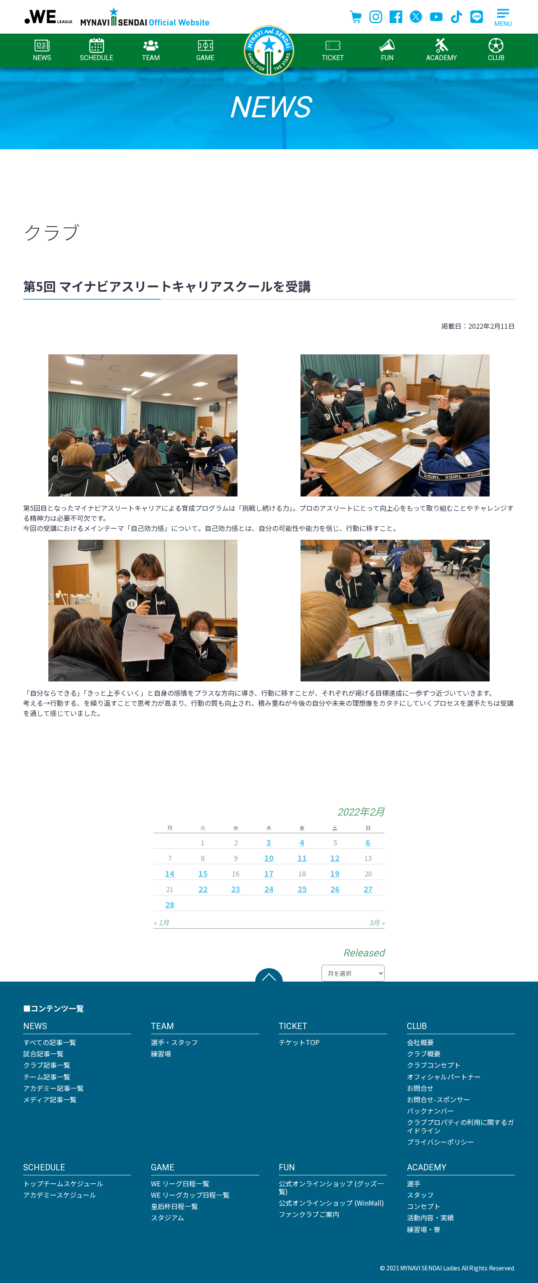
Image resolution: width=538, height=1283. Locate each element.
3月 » (377, 922)
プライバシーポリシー (440, 1142)
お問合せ (420, 1088)
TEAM (151, 58)
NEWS (42, 58)
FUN (387, 58)
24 (269, 888)
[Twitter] (416, 16)
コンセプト (423, 1206)
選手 (413, 1183)
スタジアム (167, 1217)
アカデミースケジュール (59, 1195)
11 (302, 857)
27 (368, 888)
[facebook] (396, 16)
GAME (205, 58)
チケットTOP (299, 1042)
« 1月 (161, 922)
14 (169, 873)
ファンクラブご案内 (309, 1214)
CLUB (496, 58)
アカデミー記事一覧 (53, 1088)
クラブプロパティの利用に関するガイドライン (460, 1126)
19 (335, 873)
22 (203, 888)
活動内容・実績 (430, 1217)
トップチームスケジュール (63, 1183)
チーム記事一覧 (46, 1077)
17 (269, 873)
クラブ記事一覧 (46, 1065)
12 (335, 857)
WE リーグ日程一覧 (180, 1183)
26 (335, 888)
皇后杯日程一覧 (174, 1206)
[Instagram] (375, 16)
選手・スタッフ (174, 1042)
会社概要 (420, 1042)
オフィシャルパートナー (444, 1077)
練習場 (161, 1053)
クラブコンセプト (434, 1065)
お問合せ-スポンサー (438, 1099)
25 (302, 888)
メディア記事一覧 (49, 1099)
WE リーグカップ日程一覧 (190, 1195)
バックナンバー (430, 1111)
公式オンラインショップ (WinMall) (331, 1203)
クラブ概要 (423, 1053)
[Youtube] (436, 16)
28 (169, 904)
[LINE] (476, 16)
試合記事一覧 (43, 1053)
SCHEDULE (96, 58)
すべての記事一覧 (49, 1042)
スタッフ (420, 1195)
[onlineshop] (355, 16)
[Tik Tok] (456, 16)
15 (203, 873)
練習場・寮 (423, 1229)
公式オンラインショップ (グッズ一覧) (331, 1187)
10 (269, 857)
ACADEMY (441, 58)
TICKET (333, 58)
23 (235, 888)
